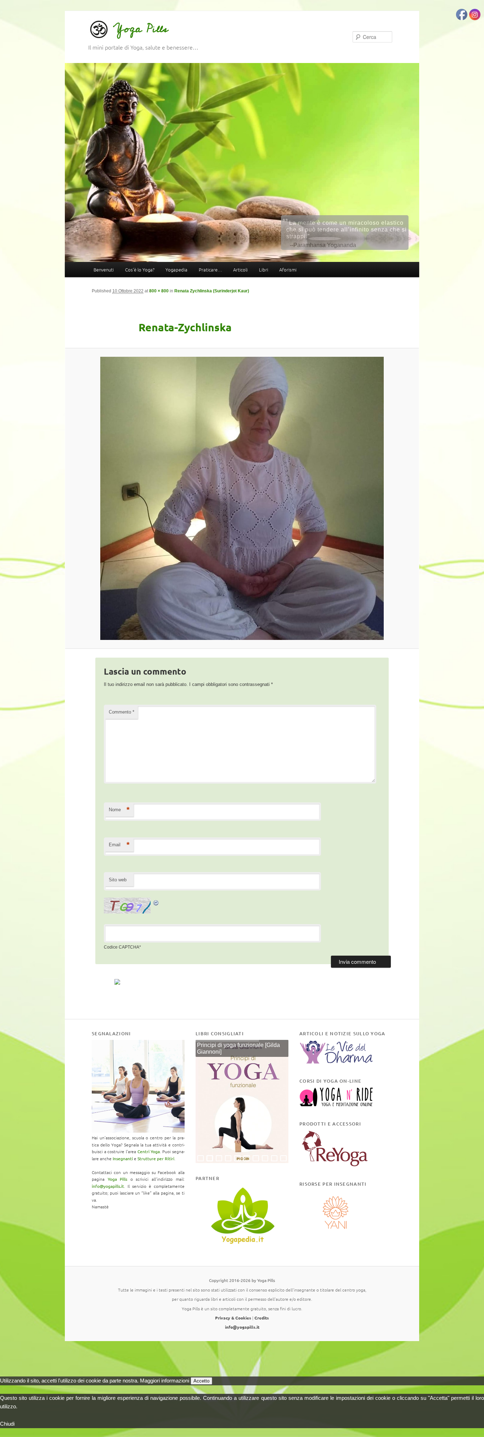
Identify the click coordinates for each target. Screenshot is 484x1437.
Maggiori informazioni (164, 1381)
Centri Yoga (148, 1151)
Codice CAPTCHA (121, 947)
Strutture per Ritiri (155, 1158)
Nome (119, 809)
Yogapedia (176, 269)
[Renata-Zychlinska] (242, 498)
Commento (121, 712)
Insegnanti (123, 1158)
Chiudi (7, 1424)
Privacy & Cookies (233, 1318)
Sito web (117, 879)
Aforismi (288, 269)
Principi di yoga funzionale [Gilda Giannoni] (238, 1048)
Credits (261, 1318)
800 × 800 (159, 290)
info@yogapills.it (108, 1186)
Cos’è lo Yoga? (139, 269)
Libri (263, 269)
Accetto (201, 1381)
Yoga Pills (140, 29)
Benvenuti (104, 269)
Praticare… (210, 269)
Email (119, 844)
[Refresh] (156, 902)
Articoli (240, 269)
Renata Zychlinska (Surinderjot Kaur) (211, 290)
